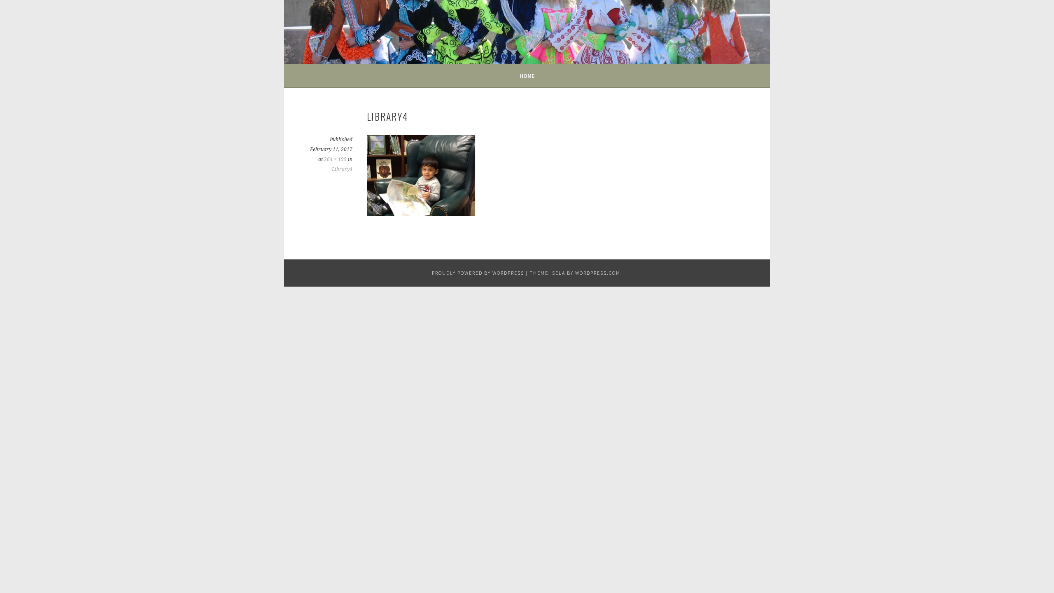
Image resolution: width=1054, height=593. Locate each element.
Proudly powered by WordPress (478, 273)
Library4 (342, 169)
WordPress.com (597, 273)
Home (527, 75)
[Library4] (421, 214)
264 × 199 (335, 159)
